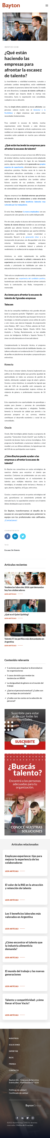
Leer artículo (10, 594)
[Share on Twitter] (23, 536)
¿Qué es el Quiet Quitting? (16, 614)
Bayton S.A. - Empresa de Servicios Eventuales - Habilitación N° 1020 (24, 1081)
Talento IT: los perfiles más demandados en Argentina (24, 640)
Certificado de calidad (18, 1093)
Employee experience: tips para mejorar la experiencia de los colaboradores (23, 859)
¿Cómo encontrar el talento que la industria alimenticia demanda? (23, 946)
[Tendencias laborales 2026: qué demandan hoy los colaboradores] (25, 583)
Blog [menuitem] (11, 1058)
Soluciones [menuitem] (14, 1045)
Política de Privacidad (25, 1125)
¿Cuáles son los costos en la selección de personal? (24, 699)
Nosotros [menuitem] (13, 1038)
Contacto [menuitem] (14, 1070)
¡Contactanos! (10, 520)
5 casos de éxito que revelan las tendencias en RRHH (20, 676)
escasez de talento (12, 550)
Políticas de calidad (17, 1090)
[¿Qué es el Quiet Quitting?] (25, 611)
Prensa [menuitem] (12, 1064)
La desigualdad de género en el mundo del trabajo (25, 684)
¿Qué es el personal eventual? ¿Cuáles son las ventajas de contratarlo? (25, 691)
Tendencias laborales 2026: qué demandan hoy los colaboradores (24, 588)
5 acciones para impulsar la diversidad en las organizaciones (24, 669)
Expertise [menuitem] (13, 1051)
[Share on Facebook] (7, 536)
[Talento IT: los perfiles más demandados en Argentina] (25, 635)
